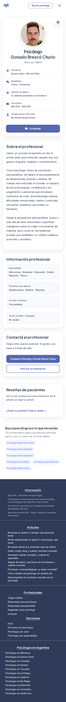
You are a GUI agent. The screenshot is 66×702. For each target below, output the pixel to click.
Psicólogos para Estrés (18, 462)
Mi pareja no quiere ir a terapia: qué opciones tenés (31, 534)
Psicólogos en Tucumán (17, 669)
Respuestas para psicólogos (22, 602)
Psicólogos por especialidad (22, 635)
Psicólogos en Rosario (16, 665)
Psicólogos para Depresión (20, 455)
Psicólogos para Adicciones (20, 442)
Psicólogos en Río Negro (18, 681)
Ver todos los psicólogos (20, 627)
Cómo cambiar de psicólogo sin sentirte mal (30, 573)
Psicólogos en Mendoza (17, 653)
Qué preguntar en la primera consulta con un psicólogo (30, 579)
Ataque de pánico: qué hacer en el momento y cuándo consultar (31, 564)
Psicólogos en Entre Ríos (18, 685)
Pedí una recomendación (33, 368)
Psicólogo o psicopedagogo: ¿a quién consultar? (33, 569)
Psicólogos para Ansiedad (19, 449)
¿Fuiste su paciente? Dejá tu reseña (25, 410)
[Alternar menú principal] (59, 5)
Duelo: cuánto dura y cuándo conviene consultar (32, 551)
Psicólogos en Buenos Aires (19, 657)
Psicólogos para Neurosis (46, 462)
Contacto (12, 614)
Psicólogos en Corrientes (18, 689)
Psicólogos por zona (18, 631)
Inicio (10, 623)
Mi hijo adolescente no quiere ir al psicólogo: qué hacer (33, 541)
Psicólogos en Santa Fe (17, 677)
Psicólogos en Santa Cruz (18, 693)
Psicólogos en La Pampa (17, 673)
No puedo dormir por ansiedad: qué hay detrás (32, 547)
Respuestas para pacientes (21, 606)
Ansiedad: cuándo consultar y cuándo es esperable (28, 556)
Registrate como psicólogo (21, 610)
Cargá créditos (15, 598)
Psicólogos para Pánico (18, 468)
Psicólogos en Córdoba (17, 661)
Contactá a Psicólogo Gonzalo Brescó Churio (33, 359)
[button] (40, 5)
